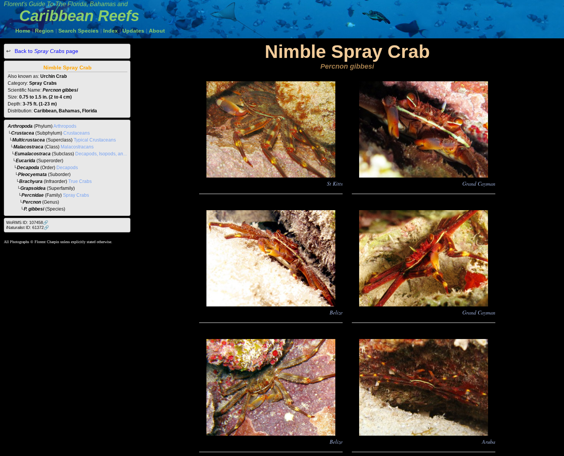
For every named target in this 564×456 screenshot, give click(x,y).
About (157, 31)
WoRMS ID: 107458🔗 (27, 222)
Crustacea (22, 133)
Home (22, 31)
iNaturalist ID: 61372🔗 (27, 227)
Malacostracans (77, 147)
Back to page (45, 51)
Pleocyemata (32, 174)
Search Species (78, 31)
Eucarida (25, 160)
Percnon (32, 202)
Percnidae (32, 195)
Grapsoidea (33, 188)
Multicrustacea (28, 140)
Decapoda (28, 167)
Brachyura (31, 181)
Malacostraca (28, 147)
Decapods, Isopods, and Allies (106, 153)
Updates (133, 31)
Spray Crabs (76, 195)
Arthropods (64, 126)
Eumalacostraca (33, 153)
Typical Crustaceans (95, 140)
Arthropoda (20, 126)
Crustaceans (76, 133)
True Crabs (80, 181)
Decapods (67, 167)
